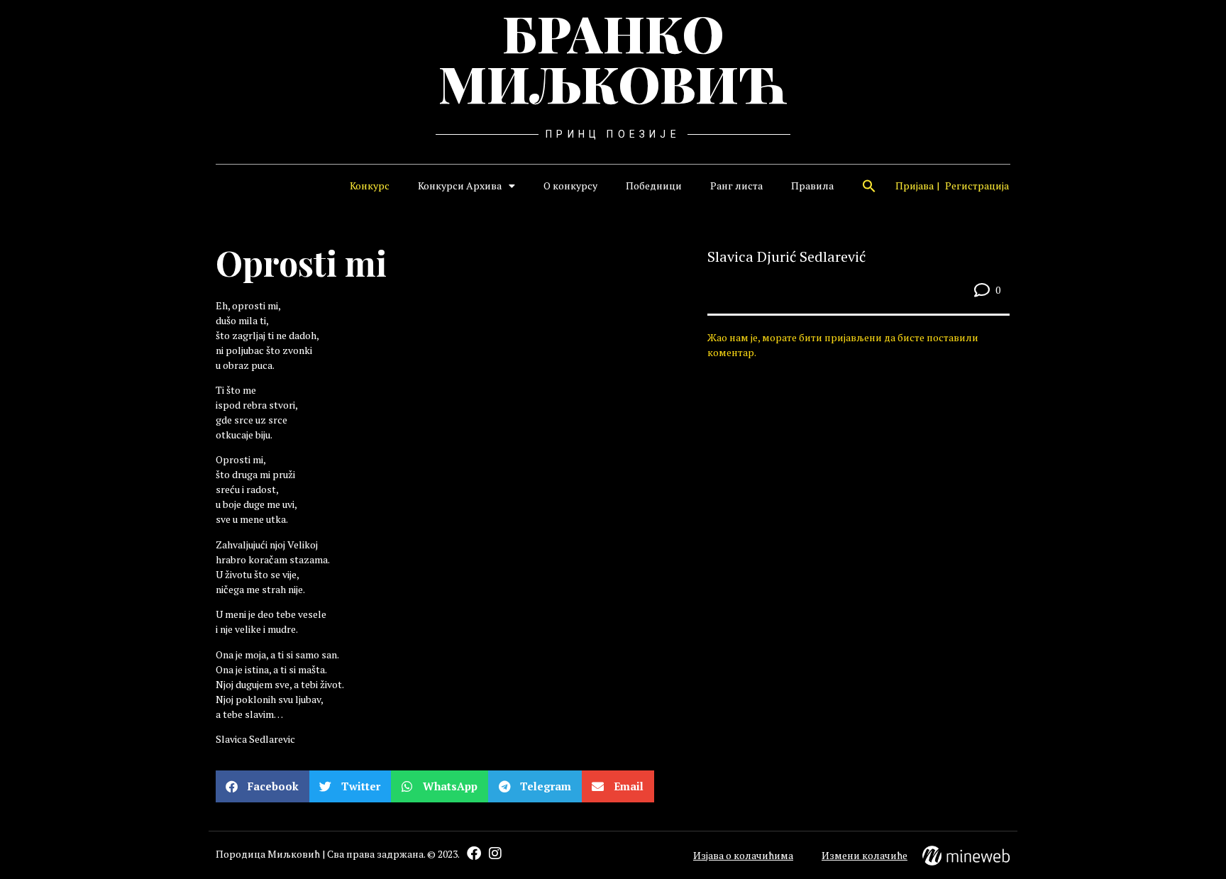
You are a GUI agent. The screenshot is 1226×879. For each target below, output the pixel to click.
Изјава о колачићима (743, 855)
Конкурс (370, 185)
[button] (869, 186)
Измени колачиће (864, 855)
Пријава (914, 185)
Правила (812, 185)
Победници (654, 185)
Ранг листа (736, 185)
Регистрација (977, 185)
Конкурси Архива (460, 185)
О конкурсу (570, 185)
